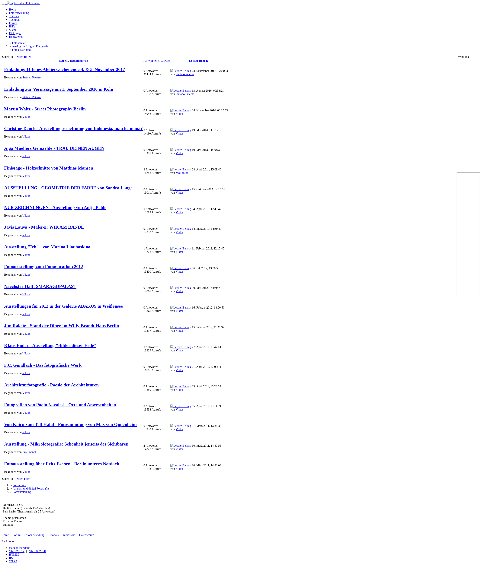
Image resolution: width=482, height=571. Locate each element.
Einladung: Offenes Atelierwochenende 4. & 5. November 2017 (64, 69)
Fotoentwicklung (19, 12)
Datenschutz (86, 535)
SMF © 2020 (37, 551)
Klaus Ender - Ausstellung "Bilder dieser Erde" (50, 345)
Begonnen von (79, 60)
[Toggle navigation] (3, 4)
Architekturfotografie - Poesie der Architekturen (51, 384)
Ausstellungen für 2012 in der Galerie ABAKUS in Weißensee (63, 306)
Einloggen (15, 33)
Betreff (63, 60)
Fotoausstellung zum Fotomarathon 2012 (43, 266)
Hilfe (12, 26)
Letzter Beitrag (199, 60)
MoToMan (182, 172)
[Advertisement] (468, 115)
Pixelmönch (29, 452)
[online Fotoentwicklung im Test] (22, 3)
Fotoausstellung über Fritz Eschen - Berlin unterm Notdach (61, 463)
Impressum (68, 535)
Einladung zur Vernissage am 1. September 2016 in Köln (58, 89)
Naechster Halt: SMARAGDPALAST (40, 286)
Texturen (14, 19)
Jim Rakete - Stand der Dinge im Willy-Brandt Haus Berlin (61, 325)
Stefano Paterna (31, 77)
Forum (13, 23)
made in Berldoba (19, 547)
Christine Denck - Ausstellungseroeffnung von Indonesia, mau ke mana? (73, 128)
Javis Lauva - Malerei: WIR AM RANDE (44, 227)
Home (12, 9)
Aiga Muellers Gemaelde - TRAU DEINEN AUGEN (54, 148)
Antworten (150, 60)
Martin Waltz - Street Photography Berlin (45, 108)
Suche (12, 29)
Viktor (26, 116)
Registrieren (16, 36)
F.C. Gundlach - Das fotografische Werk (43, 365)
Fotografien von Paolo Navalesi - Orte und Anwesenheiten (60, 404)
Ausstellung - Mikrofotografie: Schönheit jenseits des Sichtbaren (66, 444)
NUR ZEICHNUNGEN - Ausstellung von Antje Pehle (55, 207)
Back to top (8, 541)
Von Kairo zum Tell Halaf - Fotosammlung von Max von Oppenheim (70, 424)
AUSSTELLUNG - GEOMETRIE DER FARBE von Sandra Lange (68, 187)
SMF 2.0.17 (16, 551)
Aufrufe (164, 60)
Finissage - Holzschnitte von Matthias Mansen (48, 168)
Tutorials (14, 16)
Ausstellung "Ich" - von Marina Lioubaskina (47, 246)
